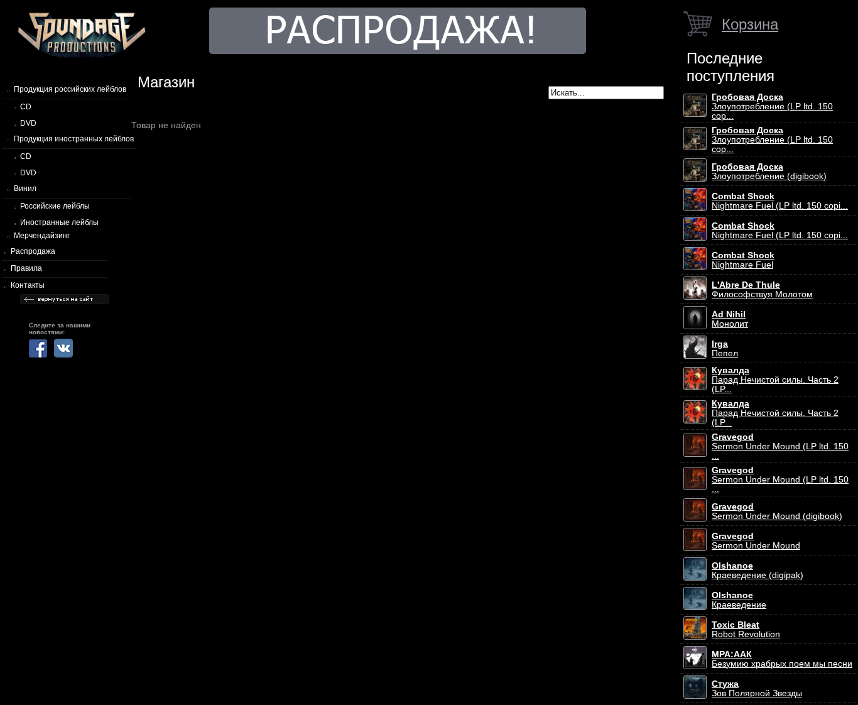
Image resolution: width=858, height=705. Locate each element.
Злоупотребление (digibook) (769, 171)
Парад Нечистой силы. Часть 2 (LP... (775, 380)
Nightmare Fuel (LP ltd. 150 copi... (780, 201)
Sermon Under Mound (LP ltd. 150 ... (780, 446)
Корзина (750, 24)
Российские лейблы (55, 206)
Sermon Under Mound (756, 541)
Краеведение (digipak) (757, 570)
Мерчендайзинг (42, 235)
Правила (26, 268)
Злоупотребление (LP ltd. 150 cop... (772, 106)
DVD (28, 123)
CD (25, 106)
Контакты (28, 285)
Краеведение (739, 600)
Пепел (725, 348)
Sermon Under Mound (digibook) (777, 511)
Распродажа (33, 251)
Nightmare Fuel (743, 260)
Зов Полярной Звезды (757, 688)
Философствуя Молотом (762, 289)
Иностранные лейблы (59, 222)
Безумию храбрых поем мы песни (782, 659)
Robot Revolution (746, 629)
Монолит (730, 319)
